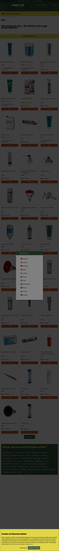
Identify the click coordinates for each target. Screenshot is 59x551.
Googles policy (29, 544)
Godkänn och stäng (34, 548)
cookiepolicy (16, 544)
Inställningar (23, 548)
